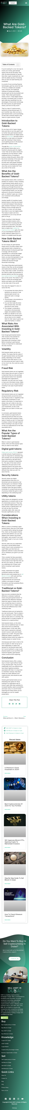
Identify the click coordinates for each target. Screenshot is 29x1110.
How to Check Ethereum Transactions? (13, 915)
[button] (26, 3)
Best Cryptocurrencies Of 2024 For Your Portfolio (13, 805)
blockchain (10, 136)
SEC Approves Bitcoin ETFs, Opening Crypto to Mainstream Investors (14, 842)
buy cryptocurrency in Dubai (10, 276)
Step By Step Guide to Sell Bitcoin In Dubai (14, 879)
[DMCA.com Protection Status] (4, 1018)
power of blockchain (15, 146)
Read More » (8, 773)
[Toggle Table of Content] (17, 65)
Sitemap (14, 1108)
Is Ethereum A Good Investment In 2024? (12, 768)
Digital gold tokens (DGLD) (9, 452)
